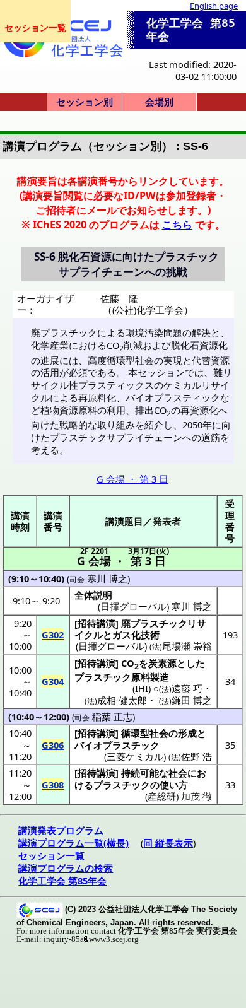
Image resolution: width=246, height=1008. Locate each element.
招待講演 (96, 623)
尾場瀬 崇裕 (187, 646)
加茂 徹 (196, 796)
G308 (53, 784)
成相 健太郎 (122, 700)
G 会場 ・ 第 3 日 (132, 478)
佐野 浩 (196, 756)
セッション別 (84, 101)
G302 (53, 634)
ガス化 (126, 634)
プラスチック (102, 677)
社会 (177, 772)
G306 (53, 745)
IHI (141, 688)
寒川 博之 (107, 578)
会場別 (159, 101)
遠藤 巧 (187, 688)
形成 (187, 733)
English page (214, 5)
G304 (53, 681)
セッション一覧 (35, 27)
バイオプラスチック (117, 745)
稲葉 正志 (112, 716)
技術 (150, 634)
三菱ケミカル (135, 756)
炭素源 (162, 663)
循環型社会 (144, 733)
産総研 (162, 796)
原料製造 (150, 677)
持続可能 (140, 772)
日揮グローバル (111, 646)
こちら (177, 224)
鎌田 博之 (192, 700)
